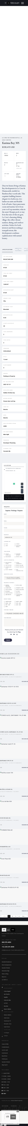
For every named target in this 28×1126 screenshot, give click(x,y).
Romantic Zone (20, 587)
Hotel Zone (19, 585)
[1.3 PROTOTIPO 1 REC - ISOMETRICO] (21, 97)
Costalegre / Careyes (19, 595)
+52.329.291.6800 (8, 947)
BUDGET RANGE (7, 599)
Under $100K (6, 1073)
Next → (24, 916)
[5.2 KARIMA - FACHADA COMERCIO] (7, 129)
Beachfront (4, 1056)
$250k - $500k (19, 601)
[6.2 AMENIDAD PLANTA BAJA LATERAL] (7, 74)
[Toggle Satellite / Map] (22, 484)
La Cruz (18, 591)
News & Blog (5, 973)
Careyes (6, 1035)
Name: (5, 514)
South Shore (9, 589)
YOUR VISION (7, 551)
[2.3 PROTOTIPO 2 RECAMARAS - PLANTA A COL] (21, 105)
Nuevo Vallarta (20, 589)
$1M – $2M (6, 1085)
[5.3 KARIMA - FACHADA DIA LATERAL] (7, 26)
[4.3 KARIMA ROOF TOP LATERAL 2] (7, 18)
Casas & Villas (5, 1044)
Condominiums (5, 1047)
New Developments (6, 965)
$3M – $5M (6, 1090)
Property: (6, 534)
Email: (5, 521)
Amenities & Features (18, 249)
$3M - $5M (18, 604)
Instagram (5, 1106)
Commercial (5, 1053)
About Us (4, 976)
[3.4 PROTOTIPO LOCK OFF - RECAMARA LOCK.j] (7, 58)
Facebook (14, 1106)
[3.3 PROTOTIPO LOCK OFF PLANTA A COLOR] (21, 121)
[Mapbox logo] (7, 493)
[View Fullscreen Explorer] (22, 487)
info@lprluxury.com (6, 950)
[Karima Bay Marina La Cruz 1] (21, 50)
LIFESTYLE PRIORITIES (9, 560)
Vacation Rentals (6, 968)
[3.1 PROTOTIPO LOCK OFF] (21, 113)
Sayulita (18, 592)
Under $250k (8, 601)
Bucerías (6, 1006)
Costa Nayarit (7, 991)
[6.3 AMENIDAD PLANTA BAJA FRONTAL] (21, 74)
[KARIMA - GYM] (21, 82)
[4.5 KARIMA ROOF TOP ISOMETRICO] (7, 34)
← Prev (4, 916)
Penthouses (5, 1059)
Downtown (8, 587)
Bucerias (8, 591)
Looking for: (7, 541)
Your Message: (7, 617)
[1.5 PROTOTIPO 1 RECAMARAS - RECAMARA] (7, 105)
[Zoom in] (22, 490)
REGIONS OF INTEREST (9, 582)
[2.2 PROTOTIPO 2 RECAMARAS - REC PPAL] (21, 42)
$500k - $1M (8, 603)
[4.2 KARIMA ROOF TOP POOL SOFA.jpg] (21, 18)
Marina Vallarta (8, 586)
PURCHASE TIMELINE (8, 609)
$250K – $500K (7, 1079)
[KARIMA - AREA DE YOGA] (7, 82)
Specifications (7, 249)
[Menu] (22, 3)
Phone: (5, 527)
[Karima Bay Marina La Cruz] (21, 90)
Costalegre (6, 1032)
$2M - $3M (8, 604)
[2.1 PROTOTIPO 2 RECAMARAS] (21, 26)
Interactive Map (5, 970)
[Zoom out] (22, 492)
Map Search (5, 1065)
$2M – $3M (6, 1087)
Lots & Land (5, 1050)
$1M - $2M (18, 603)
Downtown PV (7, 1021)
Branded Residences (7, 962)
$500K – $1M (6, 1082)
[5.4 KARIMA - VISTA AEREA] (21, 58)
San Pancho (8, 594)
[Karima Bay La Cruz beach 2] (7, 97)
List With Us (5, 979)
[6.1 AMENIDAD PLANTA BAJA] (21, 66)
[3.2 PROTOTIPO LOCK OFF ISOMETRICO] (7, 121)
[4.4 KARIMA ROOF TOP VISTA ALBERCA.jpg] (7, 10)
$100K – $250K (7, 1076)
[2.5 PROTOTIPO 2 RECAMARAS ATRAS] (7, 50)
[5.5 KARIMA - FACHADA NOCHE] (7, 66)
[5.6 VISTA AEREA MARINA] (21, 34)
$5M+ (7, 606)
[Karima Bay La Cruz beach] (7, 90)
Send (8, 640)
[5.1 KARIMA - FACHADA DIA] (21, 10)
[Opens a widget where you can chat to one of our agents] (10, 1117)
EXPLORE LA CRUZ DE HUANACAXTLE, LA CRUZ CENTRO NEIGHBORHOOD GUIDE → (14, 497)
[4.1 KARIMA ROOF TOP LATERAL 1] (7, 42)
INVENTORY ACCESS (8, 574)
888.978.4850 (6, 942)
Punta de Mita (9, 592)
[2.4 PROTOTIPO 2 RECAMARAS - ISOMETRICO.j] (7, 113)
